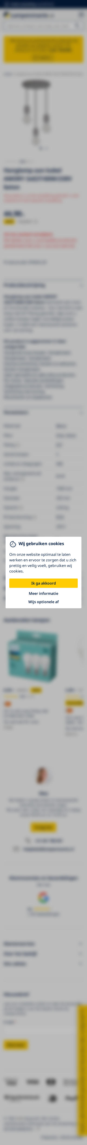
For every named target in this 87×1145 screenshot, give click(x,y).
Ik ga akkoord (43, 583)
